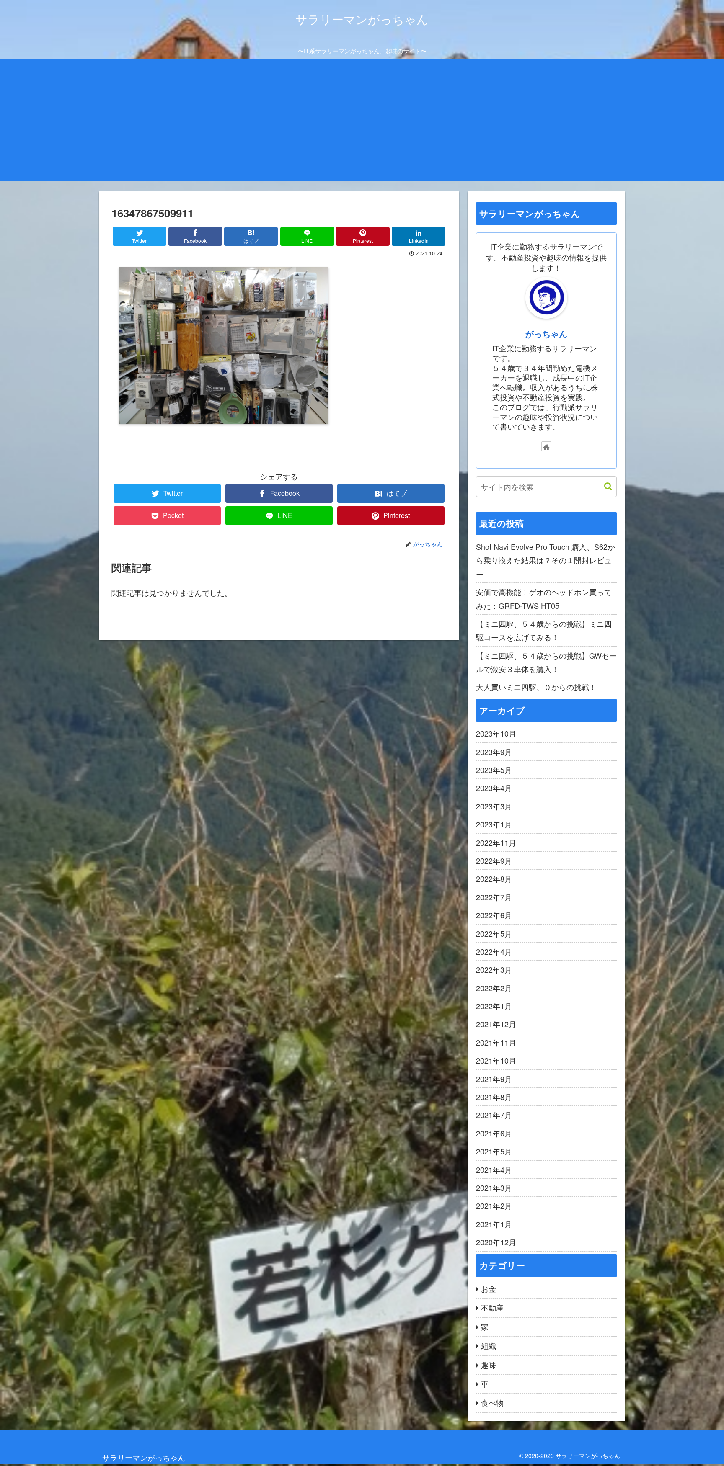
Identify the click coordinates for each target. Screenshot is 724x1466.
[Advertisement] (362, 122)
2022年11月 (496, 842)
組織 (488, 1345)
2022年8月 (494, 878)
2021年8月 (494, 1096)
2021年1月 (494, 1224)
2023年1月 (494, 824)
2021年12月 (496, 1023)
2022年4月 (494, 951)
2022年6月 (494, 914)
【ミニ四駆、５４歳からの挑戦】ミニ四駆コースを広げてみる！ (544, 630)
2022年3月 (494, 969)
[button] (603, 486)
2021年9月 (494, 1078)
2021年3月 (494, 1187)
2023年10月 (496, 733)
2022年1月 (494, 1005)
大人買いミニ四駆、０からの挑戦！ (536, 686)
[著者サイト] (546, 446)
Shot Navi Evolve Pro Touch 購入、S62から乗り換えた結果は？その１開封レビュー (545, 560)
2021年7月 (494, 1114)
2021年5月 (494, 1151)
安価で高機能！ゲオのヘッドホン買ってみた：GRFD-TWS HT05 (544, 598)
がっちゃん (546, 334)
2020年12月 (496, 1242)
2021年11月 (496, 1042)
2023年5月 (494, 769)
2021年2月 (494, 1205)
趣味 (488, 1364)
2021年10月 (496, 1060)
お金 (488, 1288)
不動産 (492, 1307)
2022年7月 (494, 896)
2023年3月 (494, 806)
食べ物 (492, 1402)
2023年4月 (494, 787)
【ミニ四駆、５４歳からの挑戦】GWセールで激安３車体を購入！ (546, 662)
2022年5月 (494, 933)
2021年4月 (494, 1169)
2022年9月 (494, 860)
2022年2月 (494, 987)
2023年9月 (494, 751)
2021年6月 (494, 1133)
